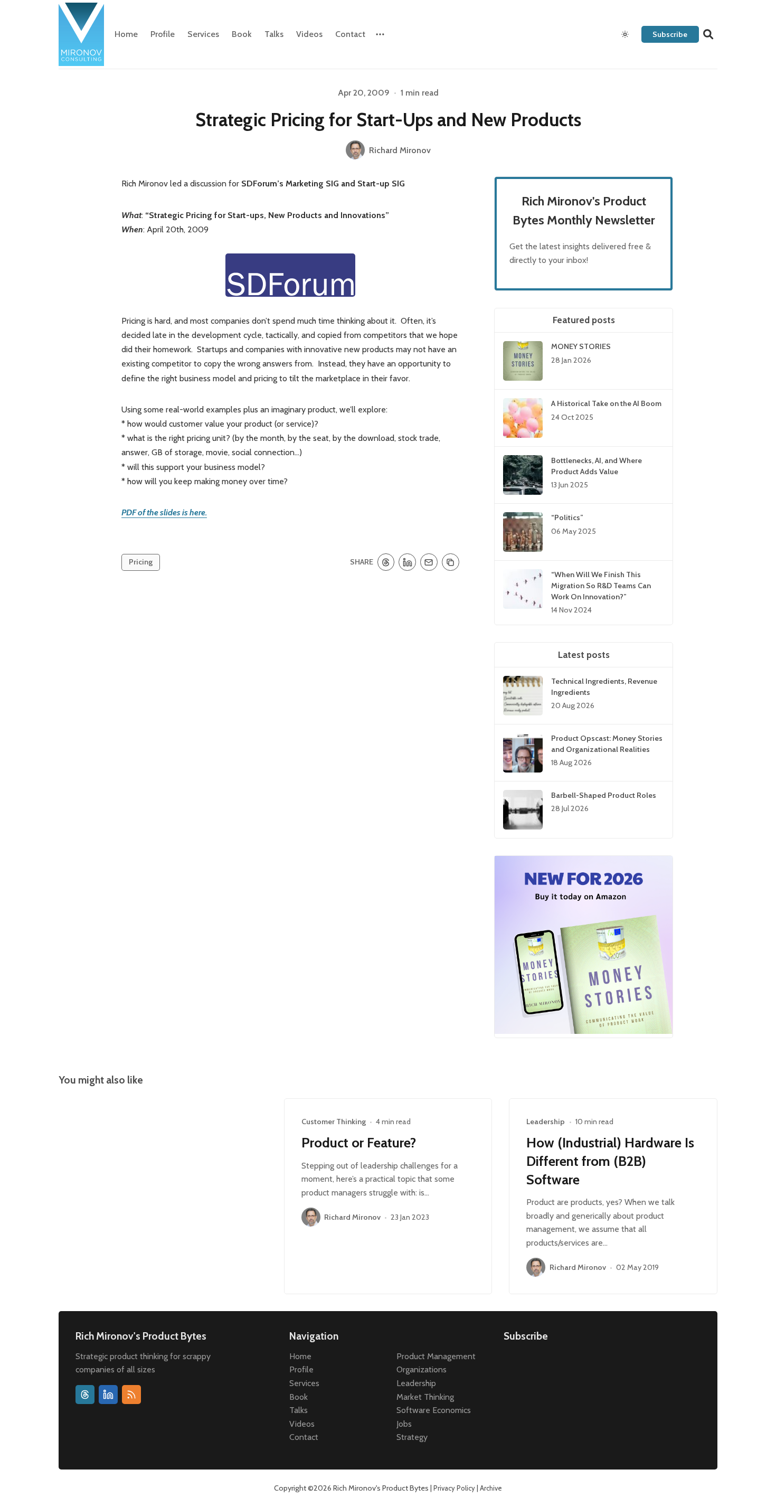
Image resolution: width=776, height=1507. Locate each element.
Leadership (545, 1121)
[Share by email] (429, 562)
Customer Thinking (333, 1121)
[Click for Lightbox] (290, 275)
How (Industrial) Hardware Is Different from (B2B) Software (610, 1161)
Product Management (436, 1356)
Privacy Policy (454, 1488)
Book (242, 34)
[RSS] (131, 1394)
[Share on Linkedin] (407, 562)
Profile (162, 34)
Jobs (404, 1424)
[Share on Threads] (386, 562)
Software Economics (433, 1410)
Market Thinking (425, 1397)
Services (203, 34)
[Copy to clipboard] (450, 562)
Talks (273, 34)
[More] (380, 34)
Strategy (412, 1437)
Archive (491, 1488)
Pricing (141, 562)
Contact (350, 34)
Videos (309, 34)
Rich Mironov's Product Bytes (381, 1488)
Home (126, 34)
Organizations (421, 1369)
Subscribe (669, 34)
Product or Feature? (358, 1142)
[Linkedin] (108, 1394)
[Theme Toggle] (625, 34)
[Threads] (84, 1394)
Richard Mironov (352, 1217)
